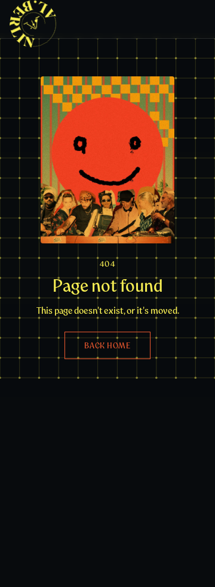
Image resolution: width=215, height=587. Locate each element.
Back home (107, 345)
